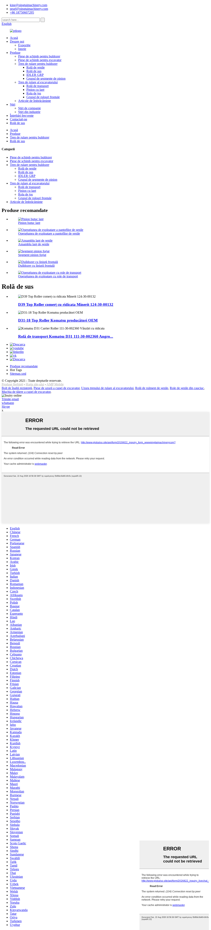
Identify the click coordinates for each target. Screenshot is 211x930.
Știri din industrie (29, 112)
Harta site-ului (35, 384)
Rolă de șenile (35, 67)
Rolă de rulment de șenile (151, 388)
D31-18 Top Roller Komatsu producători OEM (58, 320)
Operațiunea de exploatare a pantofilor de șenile (49, 233)
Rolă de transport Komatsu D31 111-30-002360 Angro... (65, 336)
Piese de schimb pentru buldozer (39, 56)
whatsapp (8, 403)
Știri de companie (29, 108)
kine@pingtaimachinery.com (28, 5)
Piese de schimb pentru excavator (39, 60)
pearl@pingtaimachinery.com (29, 8)
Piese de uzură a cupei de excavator (57, 388)
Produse (15, 52)
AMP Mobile (55, 384)
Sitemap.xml (18, 373)
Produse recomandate (24, 366)
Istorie (22, 49)
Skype (6, 406)
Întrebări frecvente (22, 115)
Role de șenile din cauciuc (187, 388)
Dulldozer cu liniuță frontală (36, 265)
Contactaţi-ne (18, 119)
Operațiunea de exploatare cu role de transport (48, 276)
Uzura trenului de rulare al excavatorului (107, 388)
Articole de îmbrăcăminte (34, 100)
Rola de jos (33, 93)
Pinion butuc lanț (29, 223)
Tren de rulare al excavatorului (38, 82)
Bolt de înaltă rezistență (17, 388)
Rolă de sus (33, 71)
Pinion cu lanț (35, 89)
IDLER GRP (35, 75)
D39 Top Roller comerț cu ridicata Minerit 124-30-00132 (65, 304)
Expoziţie (24, 45)
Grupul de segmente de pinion (46, 78)
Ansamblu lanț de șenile (33, 244)
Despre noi (17, 41)
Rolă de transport (37, 86)
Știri (12, 104)
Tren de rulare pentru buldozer (37, 63)
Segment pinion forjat (32, 255)
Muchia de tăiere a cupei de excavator (26, 391)
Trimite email (10, 399)
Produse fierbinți (12, 384)
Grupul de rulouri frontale (43, 97)
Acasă (14, 38)
